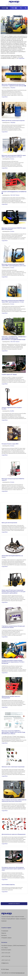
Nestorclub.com (21, 972)
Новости (3, 933)
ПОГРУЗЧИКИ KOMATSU (8, 884)
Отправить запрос (6, 937)
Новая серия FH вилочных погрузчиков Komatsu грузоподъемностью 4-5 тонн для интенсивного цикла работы (13, 592)
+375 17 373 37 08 (5, 956)
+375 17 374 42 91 (5, 952)
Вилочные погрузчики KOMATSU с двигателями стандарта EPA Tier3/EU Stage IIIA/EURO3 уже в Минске (13, 732)
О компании (4, 930)
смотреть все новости (14, 903)
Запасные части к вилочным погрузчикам (13, 766)
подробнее (21, 58)
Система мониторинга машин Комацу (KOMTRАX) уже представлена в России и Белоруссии (13, 662)
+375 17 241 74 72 (5, 960)
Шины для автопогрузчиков (9, 522)
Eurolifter (12, 411)
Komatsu (12, 158)
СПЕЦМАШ (12, 87)
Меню (13, 7)
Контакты (4, 935)
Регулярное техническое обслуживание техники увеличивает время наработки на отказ (13, 869)
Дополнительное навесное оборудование (13, 834)
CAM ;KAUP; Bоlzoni (14, 195)
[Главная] (14, 2)
